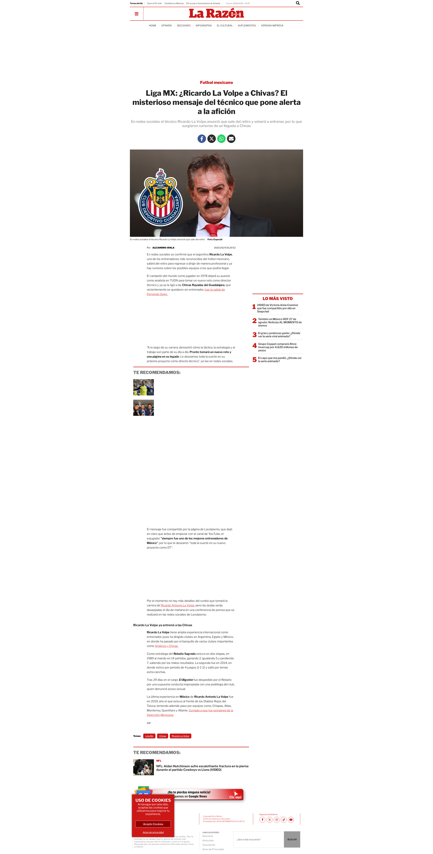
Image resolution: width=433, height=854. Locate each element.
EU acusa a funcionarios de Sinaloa (203, 3)
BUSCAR (292, 839)
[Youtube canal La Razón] (291, 820)
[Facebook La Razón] (202, 138)
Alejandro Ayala (163, 247)
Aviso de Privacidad (213, 849)
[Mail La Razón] (231, 138)
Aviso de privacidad (153, 832)
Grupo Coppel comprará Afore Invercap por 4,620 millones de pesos (278, 347)
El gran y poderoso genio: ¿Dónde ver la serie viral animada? (279, 335)
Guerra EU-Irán (154, 3)
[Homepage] (216, 13)
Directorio (207, 836)
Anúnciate (208, 840)
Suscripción (208, 844)
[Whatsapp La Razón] (221, 138)
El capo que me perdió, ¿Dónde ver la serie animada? (280, 359)
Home (152, 25)
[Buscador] (298, 3)
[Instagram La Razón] (277, 820)
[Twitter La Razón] (211, 138)
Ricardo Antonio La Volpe (177, 605)
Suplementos (247, 25)
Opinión (166, 25)
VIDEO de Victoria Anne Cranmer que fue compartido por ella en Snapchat (277, 308)
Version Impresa (272, 25)
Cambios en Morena (174, 3)
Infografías (204, 25)
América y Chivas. (166, 646)
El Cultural (225, 25)
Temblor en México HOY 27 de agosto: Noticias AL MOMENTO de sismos (280, 322)
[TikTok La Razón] (284, 820)
